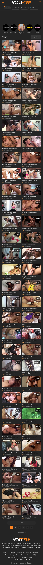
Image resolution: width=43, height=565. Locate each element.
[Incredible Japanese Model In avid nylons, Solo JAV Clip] (31, 79)
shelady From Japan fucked (9, 100)
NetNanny (30, 547)
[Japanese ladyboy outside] (31, 95)
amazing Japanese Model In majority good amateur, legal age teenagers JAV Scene (10, 405)
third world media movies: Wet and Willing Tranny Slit (30, 357)
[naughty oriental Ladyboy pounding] (11, 351)
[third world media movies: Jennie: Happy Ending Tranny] (31, 207)
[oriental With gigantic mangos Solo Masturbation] (11, 207)
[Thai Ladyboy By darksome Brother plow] (31, 512)
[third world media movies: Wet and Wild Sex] (11, 432)
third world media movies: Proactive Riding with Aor (10, 197)
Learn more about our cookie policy (30, 545)
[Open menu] (3, 2)
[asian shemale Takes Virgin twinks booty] (31, 111)
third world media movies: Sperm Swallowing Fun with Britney (10, 148)
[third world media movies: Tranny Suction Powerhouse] (31, 400)
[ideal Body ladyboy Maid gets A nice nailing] (11, 512)
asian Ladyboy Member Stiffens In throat (10, 453)
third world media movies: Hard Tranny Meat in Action (10, 341)
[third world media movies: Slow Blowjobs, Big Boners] (31, 303)
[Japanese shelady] (31, 127)
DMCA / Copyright (9, 553)
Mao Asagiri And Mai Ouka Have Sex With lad (9, 325)
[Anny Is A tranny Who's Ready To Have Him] (31, 271)
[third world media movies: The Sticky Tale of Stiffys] (11, 239)
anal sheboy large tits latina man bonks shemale (10, 68)
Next (21, 523)
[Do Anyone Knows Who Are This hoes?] (11, 175)
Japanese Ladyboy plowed (29, 245)
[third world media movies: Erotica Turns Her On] (31, 496)
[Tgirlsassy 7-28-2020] (31, 47)
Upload (29, 555)
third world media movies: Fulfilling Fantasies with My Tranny (30, 164)
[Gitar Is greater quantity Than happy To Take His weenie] (31, 287)
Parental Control (12, 557)
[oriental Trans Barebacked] (31, 223)
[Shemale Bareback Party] (31, 191)
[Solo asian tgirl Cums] (11, 496)
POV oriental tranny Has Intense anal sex (30, 325)
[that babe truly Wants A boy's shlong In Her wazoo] (11, 159)
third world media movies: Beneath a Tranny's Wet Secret (30, 261)
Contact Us (20, 553)
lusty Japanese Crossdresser (10, 469)
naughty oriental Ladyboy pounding (9, 357)
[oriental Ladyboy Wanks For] (31, 416)
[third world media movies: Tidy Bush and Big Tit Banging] (31, 448)
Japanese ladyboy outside (29, 100)
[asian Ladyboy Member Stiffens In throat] (11, 448)
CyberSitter (37, 547)
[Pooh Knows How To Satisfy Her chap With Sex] (11, 111)
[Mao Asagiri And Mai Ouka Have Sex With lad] (11, 319)
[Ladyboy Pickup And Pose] (11, 303)
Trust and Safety (18, 559)
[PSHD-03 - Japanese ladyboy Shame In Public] (31, 367)
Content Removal (32, 553)
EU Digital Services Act (27, 557)
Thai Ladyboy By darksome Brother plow (30, 517)
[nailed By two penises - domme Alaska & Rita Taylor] (31, 175)
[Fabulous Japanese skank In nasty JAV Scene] (31, 432)
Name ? (4, 421)
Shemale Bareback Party (29, 197)
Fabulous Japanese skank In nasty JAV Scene (30, 437)
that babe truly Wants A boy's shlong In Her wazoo (10, 164)
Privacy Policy (20, 555)
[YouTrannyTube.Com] (21, 2)
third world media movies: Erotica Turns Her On (30, 501)
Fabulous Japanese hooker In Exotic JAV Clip (30, 469)
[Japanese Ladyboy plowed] (31, 239)
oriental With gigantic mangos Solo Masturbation (10, 213)
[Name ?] (11, 416)
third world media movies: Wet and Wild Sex (10, 437)
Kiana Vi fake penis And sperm (9, 52)
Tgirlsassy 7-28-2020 (28, 52)
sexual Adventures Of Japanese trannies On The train (10, 132)
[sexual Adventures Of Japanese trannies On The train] (11, 127)
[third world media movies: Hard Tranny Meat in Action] (11, 335)
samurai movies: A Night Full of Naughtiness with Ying (10, 229)
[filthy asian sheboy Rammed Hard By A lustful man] (11, 79)
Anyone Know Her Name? (29, 341)
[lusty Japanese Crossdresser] (11, 464)
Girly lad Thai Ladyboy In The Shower (9, 373)
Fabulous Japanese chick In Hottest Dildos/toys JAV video (30, 485)
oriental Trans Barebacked (29, 229)
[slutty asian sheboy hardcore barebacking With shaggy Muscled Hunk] (31, 143)
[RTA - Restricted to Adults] (28, 559)
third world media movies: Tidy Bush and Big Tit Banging (30, 453)
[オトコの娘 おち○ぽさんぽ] (11, 255)
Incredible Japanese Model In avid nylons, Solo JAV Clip (30, 84)
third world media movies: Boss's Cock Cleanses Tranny (10, 293)
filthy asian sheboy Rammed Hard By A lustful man (9, 84)
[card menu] (20, 53)
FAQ (34, 555)
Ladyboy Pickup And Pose (9, 309)
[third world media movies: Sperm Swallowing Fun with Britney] (11, 143)
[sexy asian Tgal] (31, 384)
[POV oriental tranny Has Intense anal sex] (31, 319)
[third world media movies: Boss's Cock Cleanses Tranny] (11, 287)
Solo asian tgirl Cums (8, 501)
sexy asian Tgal (26, 389)
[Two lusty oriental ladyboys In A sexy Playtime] (31, 63)
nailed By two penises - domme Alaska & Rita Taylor (30, 181)
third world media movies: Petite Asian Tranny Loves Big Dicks (10, 389)
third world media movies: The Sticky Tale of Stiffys (10, 245)
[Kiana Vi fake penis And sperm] (11, 47)
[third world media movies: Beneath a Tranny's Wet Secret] (31, 255)
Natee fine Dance (7, 277)
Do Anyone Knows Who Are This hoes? (9, 181)
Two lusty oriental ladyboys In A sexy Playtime (29, 68)
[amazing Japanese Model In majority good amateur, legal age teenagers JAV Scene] (11, 400)
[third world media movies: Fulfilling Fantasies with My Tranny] (31, 159)
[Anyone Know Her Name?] (31, 335)
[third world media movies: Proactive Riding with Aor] (11, 191)
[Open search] (40, 2)
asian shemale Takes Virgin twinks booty (29, 116)
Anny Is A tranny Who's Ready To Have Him (30, 277)
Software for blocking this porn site (13, 547)
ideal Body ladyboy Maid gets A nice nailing (9, 517)
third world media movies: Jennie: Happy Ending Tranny (30, 213)
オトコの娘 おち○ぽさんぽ (9, 261)
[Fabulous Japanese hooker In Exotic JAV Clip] (31, 464)
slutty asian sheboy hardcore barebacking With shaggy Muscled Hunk (29, 148)
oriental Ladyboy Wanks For (29, 421)
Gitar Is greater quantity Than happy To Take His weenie (29, 293)
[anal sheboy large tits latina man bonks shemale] (11, 63)
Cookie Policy (9, 555)
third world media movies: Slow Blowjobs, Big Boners (30, 309)
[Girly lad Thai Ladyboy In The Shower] (11, 367)
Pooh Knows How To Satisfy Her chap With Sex (10, 116)
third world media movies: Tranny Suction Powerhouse (30, 405)
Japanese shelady (27, 132)
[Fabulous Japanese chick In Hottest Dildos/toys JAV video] (31, 480)
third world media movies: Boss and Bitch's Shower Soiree (10, 485)
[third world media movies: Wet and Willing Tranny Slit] (31, 351)
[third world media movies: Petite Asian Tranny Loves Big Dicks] (11, 384)
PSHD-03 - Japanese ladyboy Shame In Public (29, 373)
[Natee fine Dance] (11, 271)
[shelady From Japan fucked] (11, 95)
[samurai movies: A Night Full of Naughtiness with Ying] (11, 223)
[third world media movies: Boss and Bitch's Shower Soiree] (11, 480)
